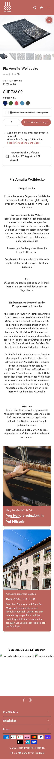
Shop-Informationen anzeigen (23, 142)
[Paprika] (16, 103)
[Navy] (5, 103)
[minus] (6, 122)
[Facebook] (23, 700)
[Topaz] (22, 103)
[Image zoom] (27, 33)
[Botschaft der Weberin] (49, 20)
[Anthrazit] (28, 103)
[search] (35, 8)
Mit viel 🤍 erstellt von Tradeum (27, 753)
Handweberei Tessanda (31, 747)
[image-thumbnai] (4, 56)
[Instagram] (30, 700)
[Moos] (11, 103)
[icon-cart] (41, 8)
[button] (36, 122)
